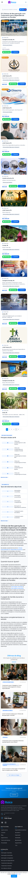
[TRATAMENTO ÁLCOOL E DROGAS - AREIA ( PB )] (14, 400)
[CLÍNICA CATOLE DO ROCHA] (14, 166)
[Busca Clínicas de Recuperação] (12, 2)
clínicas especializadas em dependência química (12, 548)
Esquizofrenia (18, 843)
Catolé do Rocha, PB (8, 178)
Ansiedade (17, 837)
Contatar (16, 52)
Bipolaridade (18, 840)
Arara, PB (4, 314)
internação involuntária (17, 588)
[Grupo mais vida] (14, 233)
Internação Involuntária (7, 855)
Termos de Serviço (5, 840)
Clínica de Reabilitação (8, 682)
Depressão (17, 835)
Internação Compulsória (7, 858)
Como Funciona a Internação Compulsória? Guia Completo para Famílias (13, 769)
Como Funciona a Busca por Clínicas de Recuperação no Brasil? (12, 714)
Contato (14, 794)
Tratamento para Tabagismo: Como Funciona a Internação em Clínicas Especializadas (12, 687)
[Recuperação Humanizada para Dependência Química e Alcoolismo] (14, 335)
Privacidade (4, 843)
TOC (16, 845)
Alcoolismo (17, 832)
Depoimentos (4, 837)
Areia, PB (4, 412)
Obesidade (5, 737)
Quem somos (4, 830)
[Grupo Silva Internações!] (14, 369)
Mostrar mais (4, 477)
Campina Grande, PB (8, 39)
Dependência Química (7, 710)
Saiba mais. (18, 874)
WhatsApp (7, 52)
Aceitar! (14, 876)
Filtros (23, 9)
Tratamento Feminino (6, 865)
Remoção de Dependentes (7, 860)
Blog (2, 835)
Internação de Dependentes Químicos (9, 765)
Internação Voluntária (6, 852)
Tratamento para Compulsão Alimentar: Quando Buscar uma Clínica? (13, 741)
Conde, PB (5, 245)
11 (18, 429)
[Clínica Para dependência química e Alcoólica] (14, 131)
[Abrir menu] (2, 2)
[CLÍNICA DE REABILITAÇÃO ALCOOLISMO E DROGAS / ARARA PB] (14, 302)
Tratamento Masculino (6, 863)
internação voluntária (17, 586)
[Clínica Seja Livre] (14, 198)
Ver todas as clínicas (6, 868)
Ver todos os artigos (14, 775)
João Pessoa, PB (6, 76)
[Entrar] (25, 2)
